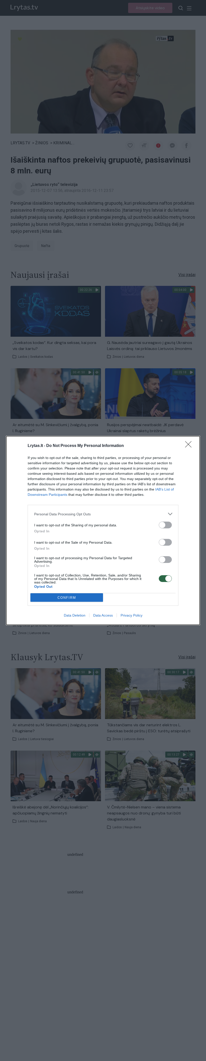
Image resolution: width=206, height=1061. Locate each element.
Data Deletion (74, 615)
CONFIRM (67, 598)
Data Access (103, 615)
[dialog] (103, 530)
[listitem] (103, 514)
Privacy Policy (131, 615)
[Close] (190, 446)
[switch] (165, 525)
